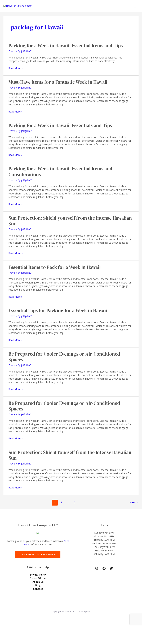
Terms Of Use (38, 578)
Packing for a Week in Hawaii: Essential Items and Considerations (60, 171)
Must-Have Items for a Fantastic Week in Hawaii (57, 82)
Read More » (15, 68)
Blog (38, 585)
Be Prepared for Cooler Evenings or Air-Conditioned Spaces (64, 357)
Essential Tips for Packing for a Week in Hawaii (57, 310)
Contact (38, 588)
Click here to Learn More (38, 554)
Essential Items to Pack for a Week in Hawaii (54, 267)
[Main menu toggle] (135, 6)
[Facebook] (104, 568)
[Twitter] (111, 568)
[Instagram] (96, 568)
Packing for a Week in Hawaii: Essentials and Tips (60, 125)
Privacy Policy (38, 574)
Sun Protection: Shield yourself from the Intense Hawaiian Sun (70, 221)
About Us (38, 581)
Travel (11, 51)
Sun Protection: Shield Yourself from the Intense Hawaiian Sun (69, 455)
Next (134, 502)
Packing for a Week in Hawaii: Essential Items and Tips (65, 45)
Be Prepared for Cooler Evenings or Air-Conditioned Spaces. (64, 406)
